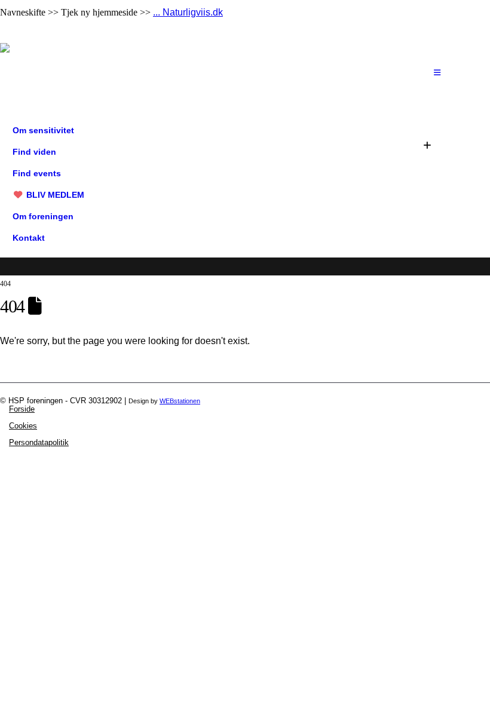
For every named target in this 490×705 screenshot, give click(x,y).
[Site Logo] (39, 73)
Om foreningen (43, 216)
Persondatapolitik (39, 442)
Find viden (34, 152)
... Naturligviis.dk (188, 12)
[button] (427, 145)
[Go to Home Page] (3, 274)
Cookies (23, 425)
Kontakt (29, 238)
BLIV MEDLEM (55, 195)
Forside (22, 408)
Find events (37, 173)
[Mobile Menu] (437, 73)
